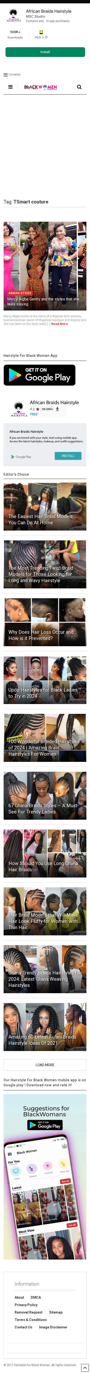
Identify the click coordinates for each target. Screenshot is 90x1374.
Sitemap (55, 1312)
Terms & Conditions (31, 1320)
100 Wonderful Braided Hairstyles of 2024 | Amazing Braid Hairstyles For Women (43, 748)
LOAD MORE (45, 1065)
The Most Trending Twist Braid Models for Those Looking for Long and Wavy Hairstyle (40, 574)
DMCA (36, 1297)
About (19, 1297)
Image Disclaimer (53, 1327)
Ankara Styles (20, 293)
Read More (59, 324)
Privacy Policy (26, 1305)
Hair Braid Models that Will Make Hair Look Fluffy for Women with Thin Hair (43, 921)
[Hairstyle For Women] (37, 90)
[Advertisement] (45, 147)
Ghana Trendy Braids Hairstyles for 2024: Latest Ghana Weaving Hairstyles (44, 979)
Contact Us (23, 1327)
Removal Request (28, 1312)
